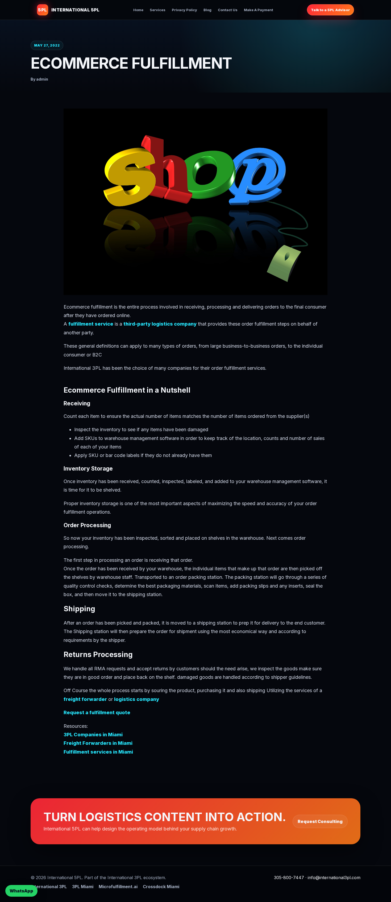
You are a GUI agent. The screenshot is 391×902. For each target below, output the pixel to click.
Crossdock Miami (161, 886)
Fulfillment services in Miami (98, 752)
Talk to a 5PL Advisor (330, 10)
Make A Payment (258, 10)
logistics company (136, 699)
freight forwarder (85, 699)
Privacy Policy (184, 10)
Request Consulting (320, 821)
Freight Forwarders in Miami (98, 743)
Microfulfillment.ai (118, 886)
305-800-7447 (289, 877)
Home (138, 10)
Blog (207, 10)
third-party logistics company (160, 324)
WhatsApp (21, 890)
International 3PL (49, 886)
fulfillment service (90, 324)
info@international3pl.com (334, 877)
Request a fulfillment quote (97, 712)
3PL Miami (82, 886)
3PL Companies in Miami (93, 734)
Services (157, 10)
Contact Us (228, 10)
